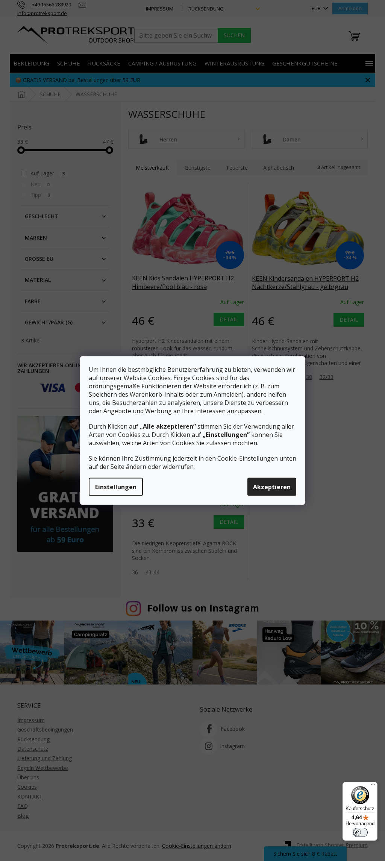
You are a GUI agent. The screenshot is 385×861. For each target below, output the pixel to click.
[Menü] (372, 786)
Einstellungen (115, 487)
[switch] (360, 832)
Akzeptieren (272, 487)
